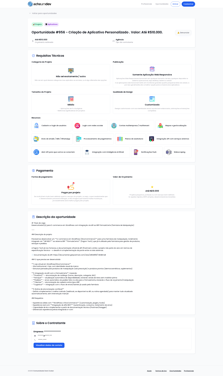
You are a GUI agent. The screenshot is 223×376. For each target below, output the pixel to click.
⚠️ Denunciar (183, 32)
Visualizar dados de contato (49, 345)
